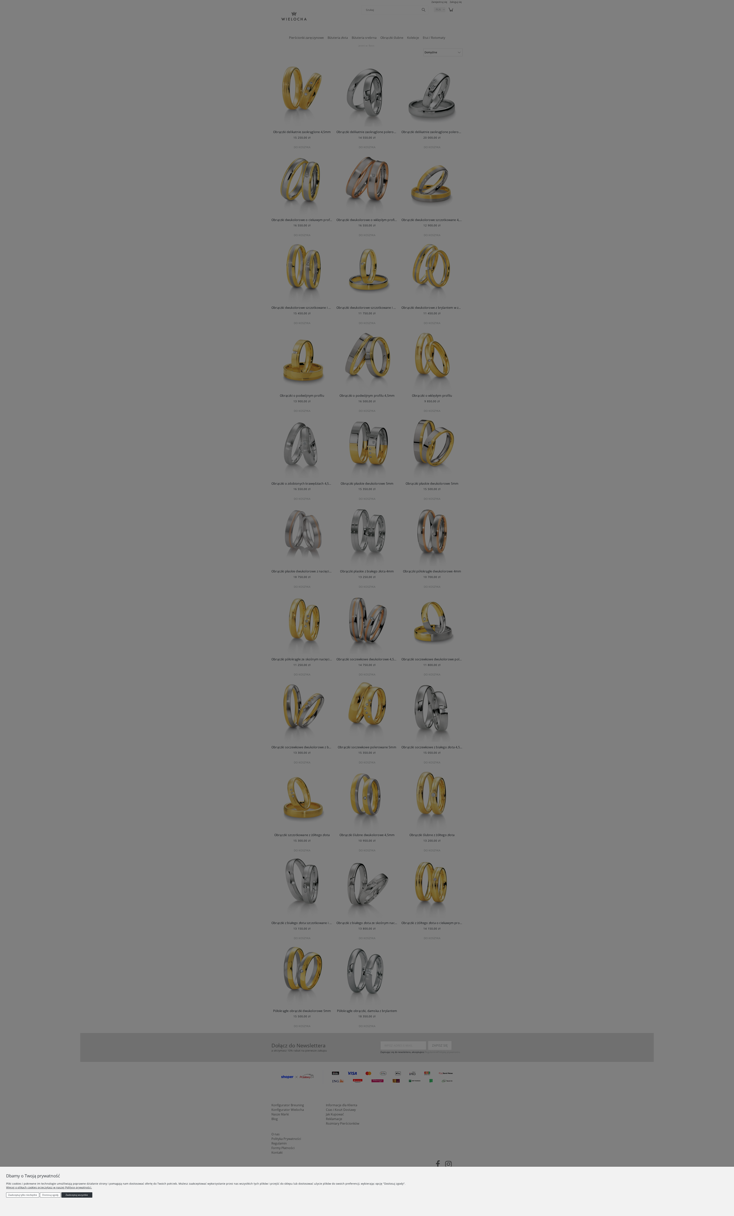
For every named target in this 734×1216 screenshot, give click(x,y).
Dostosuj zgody (50, 1194)
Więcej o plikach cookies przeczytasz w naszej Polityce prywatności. (49, 1187)
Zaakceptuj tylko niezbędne (22, 1194)
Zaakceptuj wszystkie (77, 1194)
